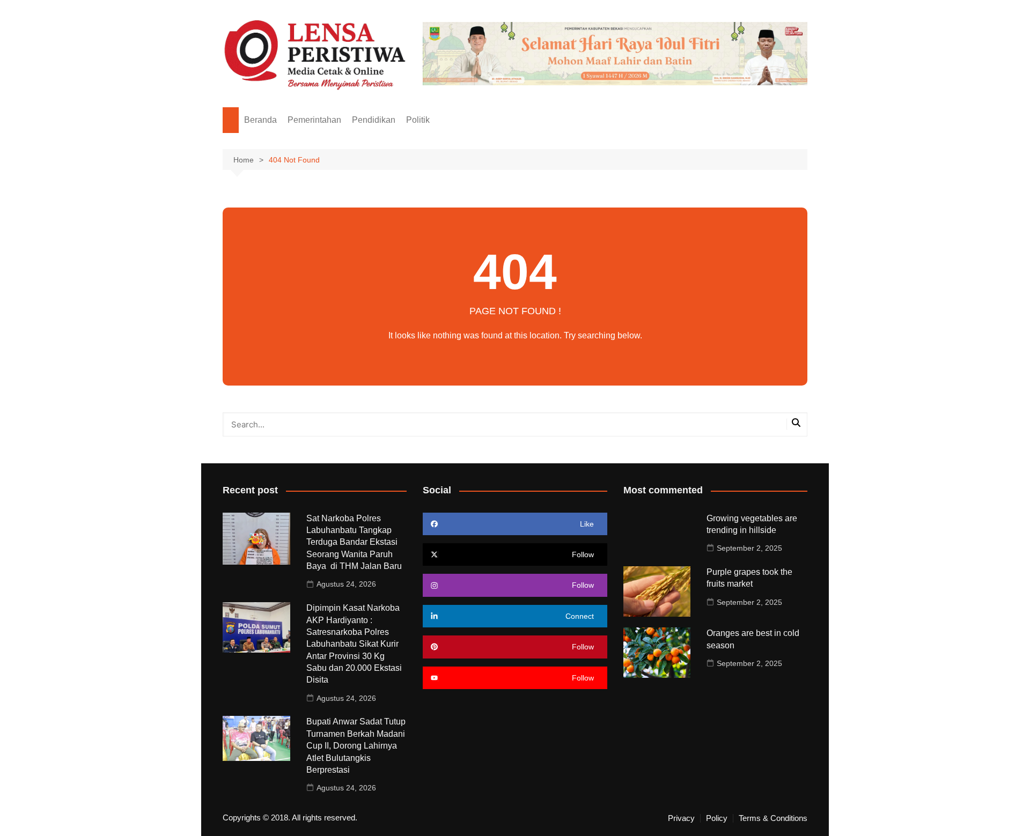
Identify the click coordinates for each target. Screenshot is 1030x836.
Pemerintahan (314, 119)
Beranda (260, 119)
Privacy (681, 818)
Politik (418, 119)
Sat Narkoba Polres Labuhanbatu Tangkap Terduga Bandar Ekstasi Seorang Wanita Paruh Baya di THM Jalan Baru (355, 542)
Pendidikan (373, 119)
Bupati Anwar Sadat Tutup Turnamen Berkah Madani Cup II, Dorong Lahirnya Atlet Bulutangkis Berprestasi (356, 745)
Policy (716, 818)
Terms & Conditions (773, 818)
